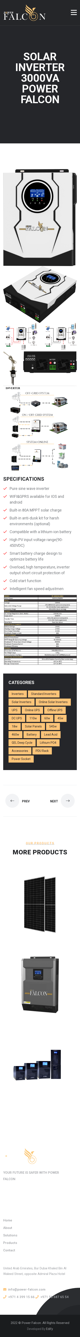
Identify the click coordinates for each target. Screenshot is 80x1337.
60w (47, 718)
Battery (32, 734)
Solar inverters (21, 702)
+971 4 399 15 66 (21, 1297)
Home (7, 1220)
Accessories (20, 751)
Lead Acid (50, 734)
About (7, 1228)
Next (54, 801)
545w (53, 726)
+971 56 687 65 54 (54, 1297)
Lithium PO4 (48, 742)
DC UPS (17, 718)
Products (10, 1243)
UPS (14, 710)
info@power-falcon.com (26, 1289)
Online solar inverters (53, 702)
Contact (9, 1250)
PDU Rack (42, 751)
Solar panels (33, 726)
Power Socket (21, 759)
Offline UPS (55, 710)
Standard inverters (43, 694)
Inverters (18, 694)
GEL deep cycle (22, 742)
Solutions (10, 1235)
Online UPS (32, 710)
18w (14, 726)
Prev (25, 801)
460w (15, 734)
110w (33, 718)
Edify (49, 1329)
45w (60, 718)
